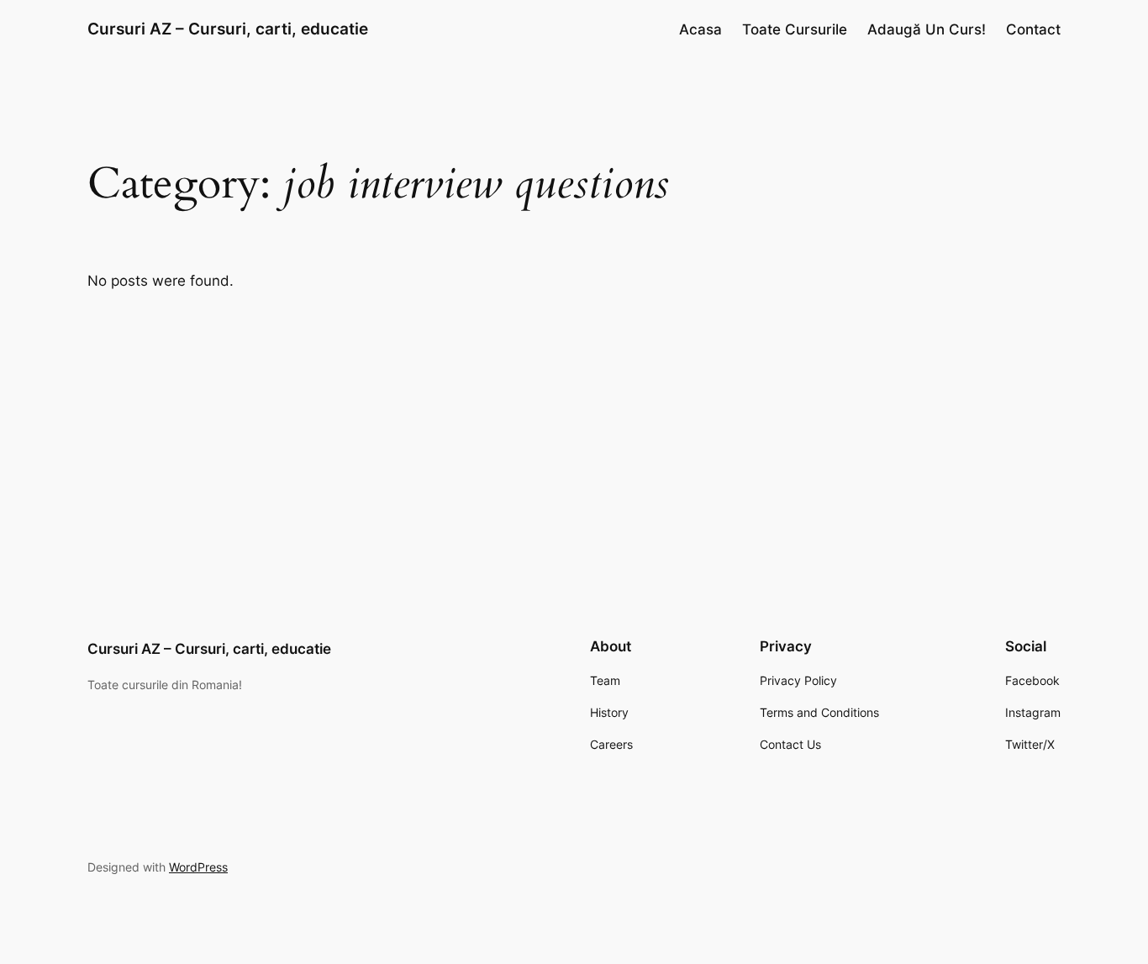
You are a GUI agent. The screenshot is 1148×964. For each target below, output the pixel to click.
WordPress (198, 867)
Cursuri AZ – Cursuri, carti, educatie (227, 28)
